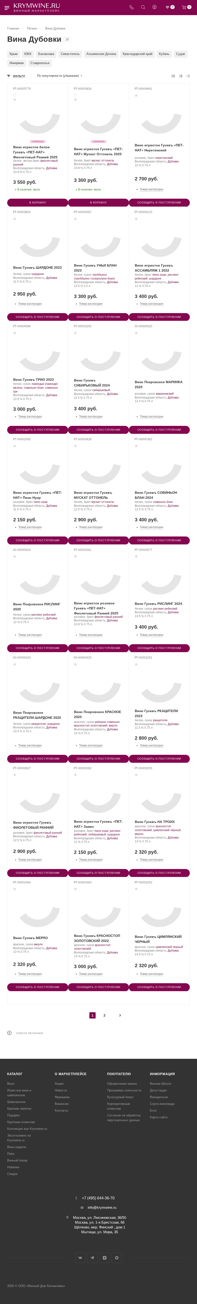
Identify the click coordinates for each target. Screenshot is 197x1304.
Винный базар (17, 1160)
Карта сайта (158, 1117)
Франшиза (62, 1097)
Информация (162, 1074)
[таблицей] (188, 76)
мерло (113, 725)
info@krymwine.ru (102, 1207)
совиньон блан (34, 387)
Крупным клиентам (21, 1122)
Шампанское (16, 1102)
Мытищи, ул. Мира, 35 (99, 1232)
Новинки (13, 1167)
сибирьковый (101, 390)
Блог (153, 1110)
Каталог (15, 1074)
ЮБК (27, 54)
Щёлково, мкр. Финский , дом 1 (99, 1227)
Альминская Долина (101, 54)
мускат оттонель (103, 160)
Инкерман (17, 63)
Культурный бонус (120, 1097)
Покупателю (119, 1074)
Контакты (61, 1110)
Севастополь (70, 54)
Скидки (12, 1174)
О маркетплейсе (71, 1074)
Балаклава (46, 54)
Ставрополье (40, 63)
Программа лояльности (124, 1090)
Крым (14, 54)
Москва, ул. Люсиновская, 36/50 (99, 1217)
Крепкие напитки (19, 1108)
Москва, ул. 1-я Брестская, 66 (99, 1222)
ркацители (38, 724)
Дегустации (158, 1090)
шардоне (37, 274)
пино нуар (159, 274)
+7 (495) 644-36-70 (98, 1198)
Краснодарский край (137, 54)
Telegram (92, 1258)
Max (117, 1258)
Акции (59, 1083)
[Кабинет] (154, 8)
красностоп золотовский (90, 725)
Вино (10, 1083)
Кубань (164, 54)
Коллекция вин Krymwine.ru (27, 1129)
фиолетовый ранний (108, 617)
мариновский (165, 393)
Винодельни (159, 1097)
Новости (61, 1090)
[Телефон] (131, 7)
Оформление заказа (122, 1083)
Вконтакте (80, 1258)
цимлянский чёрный (167, 830)
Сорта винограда (162, 1104)
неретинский (164, 158)
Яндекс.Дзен (104, 1258)
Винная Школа (160, 1083)
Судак (180, 54)
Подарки (13, 1115)
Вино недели (16, 1147)
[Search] (143, 7)
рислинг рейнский (43, 614)
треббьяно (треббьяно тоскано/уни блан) (94, 276)
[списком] (181, 76)
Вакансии (61, 1104)
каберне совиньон (107, 722)
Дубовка (51, 168)
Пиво (10, 1153)
